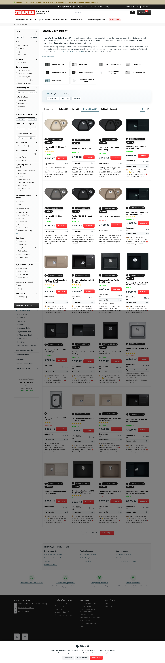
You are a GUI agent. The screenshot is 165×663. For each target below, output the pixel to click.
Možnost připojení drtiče (23, 197)
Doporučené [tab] (49, 109)
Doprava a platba (86, 606)
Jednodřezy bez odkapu (89, 558)
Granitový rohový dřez (63, 615)
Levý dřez (22, 221)
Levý (21, 218)
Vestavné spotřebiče (96, 20)
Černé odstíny (25, 70)
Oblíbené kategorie (64, 600)
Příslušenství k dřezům (124, 558)
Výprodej (22, 52)
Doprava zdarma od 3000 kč (32, 583)
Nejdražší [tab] (75, 109)
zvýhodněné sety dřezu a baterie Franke (68, 51)
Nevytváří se (24, 179)
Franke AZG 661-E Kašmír (109, 217)
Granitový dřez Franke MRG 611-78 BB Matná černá (137, 493)
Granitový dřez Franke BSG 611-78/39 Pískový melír (110, 419)
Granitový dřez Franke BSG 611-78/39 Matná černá (137, 213)
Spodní (22, 160)
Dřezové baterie (60, 20)
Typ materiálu (21, 142)
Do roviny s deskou (27, 154)
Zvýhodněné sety (24, 332)
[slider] (17, 34)
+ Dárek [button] (49, 142)
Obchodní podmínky (88, 603)
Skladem (23, 45)
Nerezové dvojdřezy (87, 561)
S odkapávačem (23, 338)
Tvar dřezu (20, 293)
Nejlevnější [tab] (63, 109)
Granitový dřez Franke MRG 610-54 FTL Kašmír (110, 493)
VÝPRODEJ (115, 20)
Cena (18, 31)
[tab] (143, 109)
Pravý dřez (23, 227)
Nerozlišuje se (25, 231)
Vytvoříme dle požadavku (24, 189)
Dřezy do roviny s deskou (26, 345)
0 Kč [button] (144, 12)
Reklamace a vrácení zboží (90, 618)
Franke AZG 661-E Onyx (81, 148)
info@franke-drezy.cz (26, 608)
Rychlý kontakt (24, 611)
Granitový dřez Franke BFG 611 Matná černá (137, 148)
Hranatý (22, 297)
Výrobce (19, 59)
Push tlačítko (24, 274)
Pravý (21, 224)
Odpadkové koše (77, 20)
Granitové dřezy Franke (53, 554)
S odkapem (24, 254)
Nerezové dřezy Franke (53, 558)
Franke (22, 62)
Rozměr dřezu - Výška (25, 124)
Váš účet (145, 7)
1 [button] (84, 533)
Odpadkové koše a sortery (126, 561)
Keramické (21, 325)
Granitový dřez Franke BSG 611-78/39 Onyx (137, 420)
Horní (22, 157)
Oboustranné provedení (23, 213)
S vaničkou (23, 257)
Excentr (22, 268)
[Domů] (32, 12)
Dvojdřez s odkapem (27, 248)
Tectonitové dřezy (24, 321)
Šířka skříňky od (22, 88)
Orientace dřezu (22, 209)
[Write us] (15, 611)
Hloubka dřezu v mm (24, 133)
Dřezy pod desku (23, 328)
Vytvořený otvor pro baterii (24, 166)
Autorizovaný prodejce (65, 583)
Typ (17, 42)
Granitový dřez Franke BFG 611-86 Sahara (55, 493)
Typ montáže (21, 150)
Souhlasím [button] (96, 658)
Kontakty (108, 606)
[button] (149, 12)
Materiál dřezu (22, 97)
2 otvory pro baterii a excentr (26, 172)
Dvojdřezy (21, 342)
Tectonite (23, 110)
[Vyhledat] (132, 12)
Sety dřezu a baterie (23, 20)
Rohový (22, 241)
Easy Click (23, 277)
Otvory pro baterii (133, 583)
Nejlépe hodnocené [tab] (109, 109)
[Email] (15, 608)
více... (17, 234)
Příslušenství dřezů (24, 335)
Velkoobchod (85, 620)
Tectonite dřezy (50, 561)
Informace (84, 600)
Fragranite (23, 146)
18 (93, 532)
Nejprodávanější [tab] (90, 109)
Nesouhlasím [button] (82, 658)
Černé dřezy (59, 606)
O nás (107, 603)
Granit (22, 100)
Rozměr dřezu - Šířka (24, 114)
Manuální (23, 271)
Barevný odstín (22, 67)
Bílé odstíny (24, 77)
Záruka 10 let (24, 55)
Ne (19, 204)
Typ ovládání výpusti (24, 265)
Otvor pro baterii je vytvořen (26, 184)
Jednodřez (23, 251)
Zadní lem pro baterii (24, 282)
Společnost (110, 600)
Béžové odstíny (25, 74)
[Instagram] (17, 637)
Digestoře (20, 359)
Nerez (21, 107)
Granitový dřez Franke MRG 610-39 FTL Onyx (110, 353)
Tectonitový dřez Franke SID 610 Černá (109, 281)
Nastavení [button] (68, 658)
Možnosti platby (86, 615)
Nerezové (21, 318)
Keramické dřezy (50, 565)
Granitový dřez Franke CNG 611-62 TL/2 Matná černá (137, 284)
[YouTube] (25, 637)
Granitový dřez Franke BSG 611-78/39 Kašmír (55, 281)
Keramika (22, 103)
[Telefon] (15, 604)
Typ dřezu (20, 238)
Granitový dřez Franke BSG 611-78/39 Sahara (83, 420)
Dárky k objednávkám (99, 583)
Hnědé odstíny (25, 80)
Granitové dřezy (23, 314)
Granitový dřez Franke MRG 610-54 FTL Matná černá (83, 492)
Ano (20, 176)
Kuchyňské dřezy (42, 20)
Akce (21, 49)
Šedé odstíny (24, 83)
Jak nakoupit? (130, 7)
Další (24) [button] (106, 533)
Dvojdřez (22, 245)
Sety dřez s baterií (62, 612)
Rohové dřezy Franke (88, 554)
